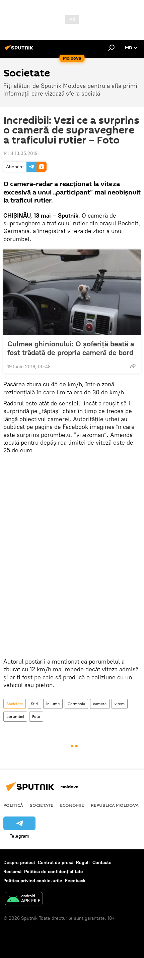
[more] (133, 366)
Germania (76, 703)
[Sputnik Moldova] (20, 50)
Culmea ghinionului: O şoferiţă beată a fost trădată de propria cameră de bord (70, 348)
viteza (120, 703)
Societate (14, 703)
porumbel (15, 716)
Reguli (83, 862)
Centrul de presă (55, 862)
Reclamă (12, 871)
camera (99, 703)
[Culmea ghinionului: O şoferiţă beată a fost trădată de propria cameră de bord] (72, 292)
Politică (13, 805)
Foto (36, 716)
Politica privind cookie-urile (32, 881)
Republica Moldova (115, 805)
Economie (72, 805)
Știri (34, 703)
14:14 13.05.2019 (20, 153)
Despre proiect (19, 862)
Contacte (102, 862)
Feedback (75, 881)
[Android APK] (24, 899)
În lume (53, 703)
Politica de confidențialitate (53, 871)
